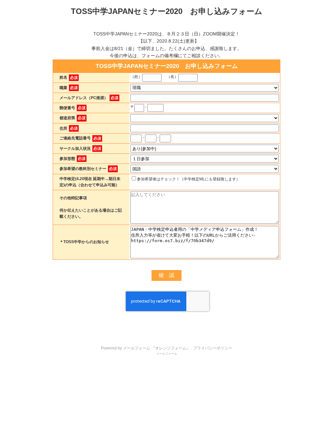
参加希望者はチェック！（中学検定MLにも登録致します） (188, 179)
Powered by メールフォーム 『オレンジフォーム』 (145, 348)
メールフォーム (166, 353)
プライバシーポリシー (212, 348)
